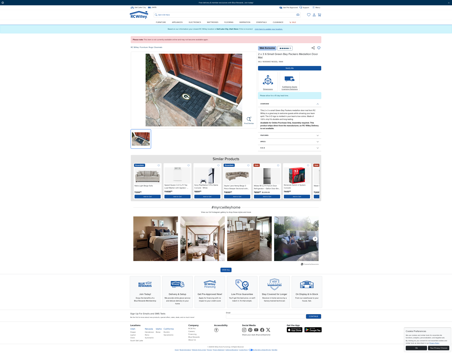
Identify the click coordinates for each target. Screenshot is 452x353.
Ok (416, 348)
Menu (317, 7)
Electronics (195, 22)
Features (264, 135)
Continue (313, 316)
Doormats (158, 47)
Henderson (149, 332)
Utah (132, 329)
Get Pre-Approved (290, 7)
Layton (133, 335)
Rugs (151, 47)
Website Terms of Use (199, 350)
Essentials (261, 22)
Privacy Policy (434, 343)
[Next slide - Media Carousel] (315, 239)
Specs (262, 142)
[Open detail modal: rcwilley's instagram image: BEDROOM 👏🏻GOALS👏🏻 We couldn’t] (202, 238)
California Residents (232, 350)
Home (177, 350)
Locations (135, 325)
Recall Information (185, 350)
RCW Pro (192, 328)
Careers (191, 331)
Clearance (278, 22)
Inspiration (244, 22)
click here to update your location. (269, 29)
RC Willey (135, 47)
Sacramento (168, 335)
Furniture (161, 22)
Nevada (149, 329)
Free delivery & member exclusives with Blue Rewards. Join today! (226, 3)
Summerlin (149, 338)
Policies (209, 350)
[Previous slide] (136, 181)
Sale (293, 22)
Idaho (159, 329)
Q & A (262, 148)
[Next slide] (316, 181)
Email (228, 313)
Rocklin (167, 332)
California (169, 329)
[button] (40, 2)
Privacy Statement (218, 350)
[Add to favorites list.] (159, 166)
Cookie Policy (243, 350)
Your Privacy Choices (438, 348)
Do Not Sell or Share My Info (262, 350)
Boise (158, 332)
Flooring (228, 22)
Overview (264, 104)
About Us (192, 340)
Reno (147, 335)
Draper (133, 332)
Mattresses (212, 22)
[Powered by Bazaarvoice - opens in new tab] (310, 264)
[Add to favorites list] (319, 48)
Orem (132, 338)
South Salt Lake (136, 340)
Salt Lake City (140, 7)
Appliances (177, 22)
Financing (192, 334)
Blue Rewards (194, 337)
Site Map (274, 350)
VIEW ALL (226, 270)
